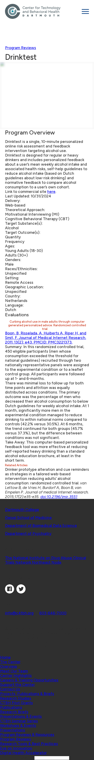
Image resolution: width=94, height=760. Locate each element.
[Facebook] (9, 592)
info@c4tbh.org (19, 613)
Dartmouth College (22, 509)
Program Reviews (20, 47)
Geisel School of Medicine (28, 517)
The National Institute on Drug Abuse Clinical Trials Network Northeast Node (45, 560)
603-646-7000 (52, 613)
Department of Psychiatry (28, 533)
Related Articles (16, 465)
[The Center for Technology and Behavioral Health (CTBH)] (41, 11)
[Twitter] (21, 592)
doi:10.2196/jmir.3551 (58, 496)
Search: (27, 757)
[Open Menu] (85, 11)
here (51, 191)
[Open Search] (47, 648)
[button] (10, 662)
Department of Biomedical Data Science (41, 525)
